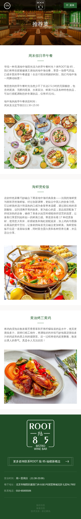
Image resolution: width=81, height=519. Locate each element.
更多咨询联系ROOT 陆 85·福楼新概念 (36, 461)
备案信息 (40, 508)
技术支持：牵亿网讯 (40, 511)
